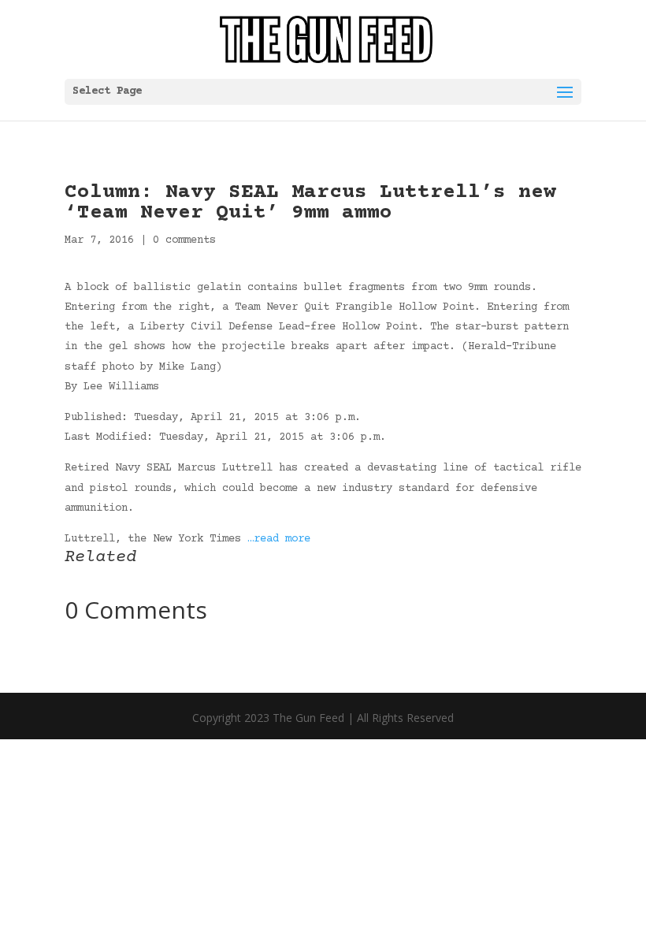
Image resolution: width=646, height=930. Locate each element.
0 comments (184, 240)
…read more (278, 539)
